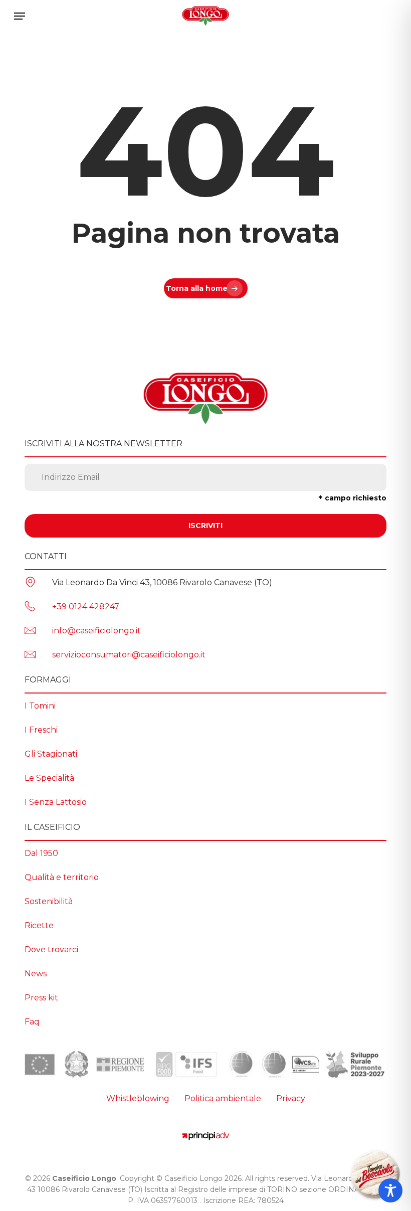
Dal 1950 (41, 853)
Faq (32, 1021)
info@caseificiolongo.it (96, 630)
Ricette (39, 925)
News (36, 973)
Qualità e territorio (62, 877)
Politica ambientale (222, 1098)
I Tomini (40, 706)
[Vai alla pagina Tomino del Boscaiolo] (375, 1175)
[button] (19, 16)
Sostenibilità (49, 901)
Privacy (290, 1098)
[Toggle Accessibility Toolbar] (390, 1190)
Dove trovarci (51, 949)
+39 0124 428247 (85, 606)
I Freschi (41, 730)
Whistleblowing (137, 1098)
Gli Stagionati (51, 754)
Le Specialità (49, 778)
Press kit (41, 997)
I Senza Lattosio (56, 802)
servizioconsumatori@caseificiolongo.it (129, 654)
